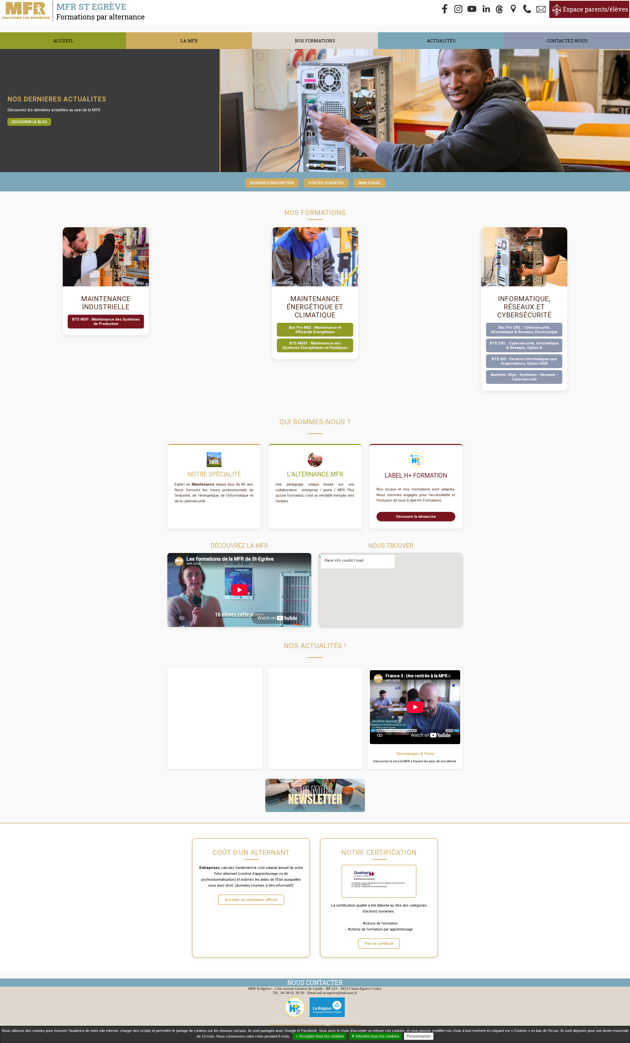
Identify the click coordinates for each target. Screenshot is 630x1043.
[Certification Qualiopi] (379, 881)
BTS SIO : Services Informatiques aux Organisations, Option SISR (524, 361)
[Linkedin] (486, 9)
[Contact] (541, 9)
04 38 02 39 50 (292, 993)
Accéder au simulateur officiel (251, 899)
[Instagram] (458, 9)
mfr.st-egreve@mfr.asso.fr (337, 993)
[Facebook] (444, 9)
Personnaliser (419, 1036)
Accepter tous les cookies (321, 1036)
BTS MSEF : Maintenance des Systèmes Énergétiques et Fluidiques (315, 345)
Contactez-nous (567, 41)
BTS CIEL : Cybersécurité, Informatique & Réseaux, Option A (524, 345)
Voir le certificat (379, 943)
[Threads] (499, 9)
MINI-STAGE (369, 183)
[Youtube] (472, 9)
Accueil (63, 41)
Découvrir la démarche (416, 516)
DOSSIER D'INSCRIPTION (272, 183)
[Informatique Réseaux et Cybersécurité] (524, 285)
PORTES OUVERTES (326, 183)
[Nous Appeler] (527, 9)
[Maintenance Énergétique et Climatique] (315, 285)
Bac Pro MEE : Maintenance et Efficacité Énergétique (315, 329)
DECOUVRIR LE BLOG (29, 122)
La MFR (189, 41)
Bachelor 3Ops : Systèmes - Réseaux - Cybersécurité (524, 377)
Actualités (441, 41)
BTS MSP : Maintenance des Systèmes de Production (106, 321)
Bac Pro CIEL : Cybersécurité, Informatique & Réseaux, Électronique (524, 329)
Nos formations (315, 41)
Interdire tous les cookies (377, 1036)
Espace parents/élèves (595, 9)
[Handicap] (416, 461)
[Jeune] (315, 459)
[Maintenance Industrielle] (106, 285)
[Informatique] (425, 110)
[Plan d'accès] (513, 9)
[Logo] (214, 459)
